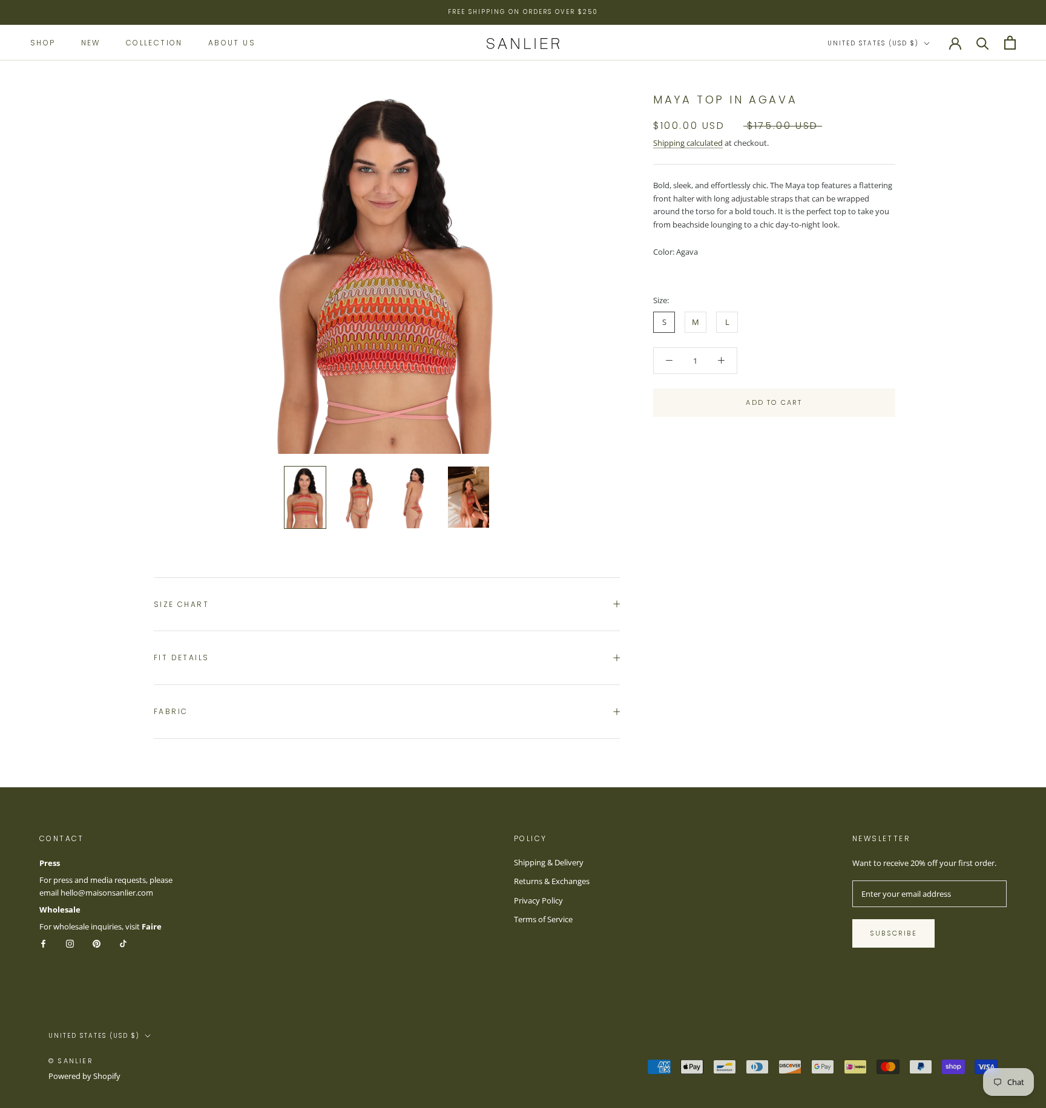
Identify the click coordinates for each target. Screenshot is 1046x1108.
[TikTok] (123, 943)
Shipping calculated (688, 142)
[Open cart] (1010, 43)
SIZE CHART (181, 604)
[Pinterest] (96, 943)
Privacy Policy (538, 900)
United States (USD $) (873, 43)
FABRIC (171, 711)
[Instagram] (70, 943)
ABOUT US (231, 42)
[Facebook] (43, 943)
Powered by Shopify (84, 1075)
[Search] (982, 42)
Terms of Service (543, 919)
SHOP (43, 42)
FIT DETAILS (181, 657)
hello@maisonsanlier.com (107, 892)
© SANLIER (70, 1061)
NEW (90, 42)
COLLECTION (154, 42)
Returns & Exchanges (552, 881)
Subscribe (893, 933)
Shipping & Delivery (549, 862)
